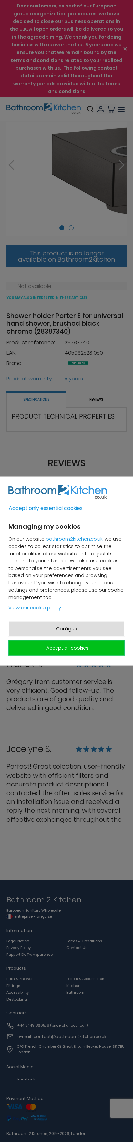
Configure (67, 628)
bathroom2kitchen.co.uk (74, 538)
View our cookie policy (34, 607)
